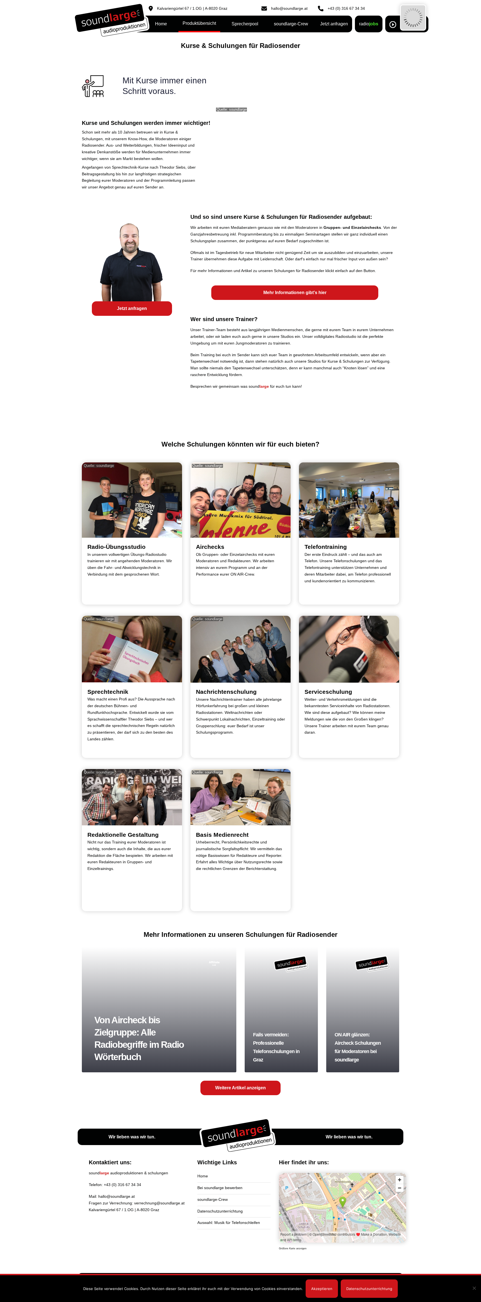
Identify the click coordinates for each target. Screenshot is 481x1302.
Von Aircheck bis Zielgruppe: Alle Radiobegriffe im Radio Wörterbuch (159, 1009)
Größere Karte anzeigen (292, 1248)
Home (202, 1176)
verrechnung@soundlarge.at (159, 1203)
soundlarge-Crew (212, 1199)
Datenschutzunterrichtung (220, 1211)
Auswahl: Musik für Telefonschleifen (228, 1223)
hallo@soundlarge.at (116, 1196)
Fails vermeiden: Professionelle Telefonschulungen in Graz (281, 1009)
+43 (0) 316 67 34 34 (122, 1184)
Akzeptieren (321, 1288)
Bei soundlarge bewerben (219, 1187)
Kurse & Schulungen (346, 361)
